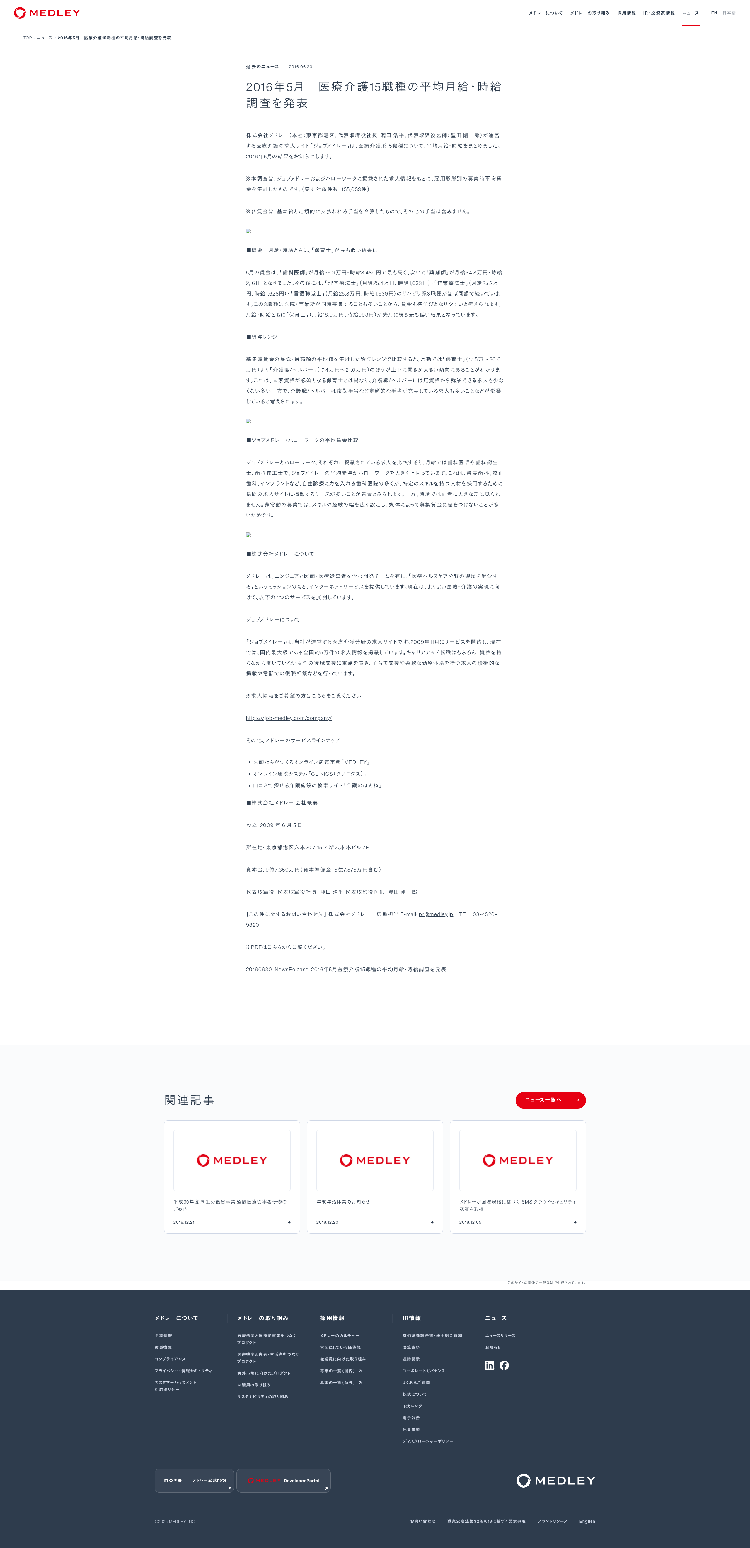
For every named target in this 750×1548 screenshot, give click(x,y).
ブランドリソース (553, 1521)
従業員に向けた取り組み (343, 1359)
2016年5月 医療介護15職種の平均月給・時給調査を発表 (115, 37)
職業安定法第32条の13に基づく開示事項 (486, 1521)
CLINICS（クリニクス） (337, 774)
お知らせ (493, 1347)
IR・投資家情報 (659, 13)
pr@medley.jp (436, 914)
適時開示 (411, 1359)
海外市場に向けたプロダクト (264, 1373)
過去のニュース (262, 66)
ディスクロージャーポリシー (428, 1441)
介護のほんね (362, 786)
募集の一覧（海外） (338, 1382)
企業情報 (163, 1335)
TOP (27, 37)
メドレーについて (546, 13)
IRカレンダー (414, 1406)
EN (714, 13)
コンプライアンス (170, 1359)
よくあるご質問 (416, 1382)
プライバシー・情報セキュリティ (183, 1371)
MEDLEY (355, 762)
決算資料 (411, 1347)
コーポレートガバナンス (424, 1371)
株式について (415, 1394)
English (587, 1521)
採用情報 (626, 13)
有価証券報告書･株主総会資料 (433, 1335)
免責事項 (411, 1429)
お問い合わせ (423, 1521)
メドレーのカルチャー (340, 1335)
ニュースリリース (500, 1335)
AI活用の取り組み (254, 1385)
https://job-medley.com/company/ (289, 718)
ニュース (691, 13)
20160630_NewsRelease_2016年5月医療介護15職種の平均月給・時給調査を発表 (346, 969)
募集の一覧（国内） (338, 1371)
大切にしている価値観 (340, 1347)
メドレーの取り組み (590, 13)
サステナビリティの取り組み (263, 1396)
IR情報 (412, 1318)
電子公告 (411, 1417)
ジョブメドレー (263, 620)
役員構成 (163, 1347)
